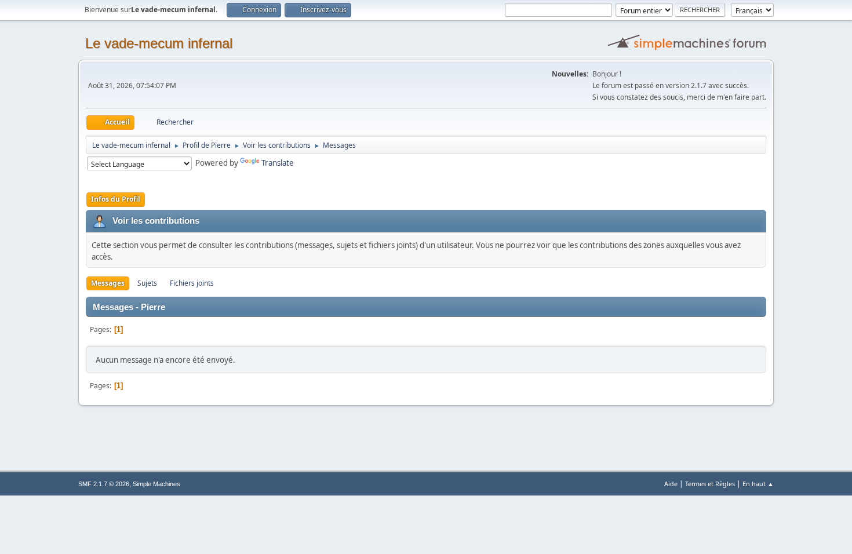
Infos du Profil (115, 199)
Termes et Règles (710, 483)
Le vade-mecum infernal (158, 43)
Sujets (147, 283)
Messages (108, 283)
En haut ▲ (758, 483)
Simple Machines (156, 483)
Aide (671, 483)
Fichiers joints (192, 283)
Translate (277, 163)
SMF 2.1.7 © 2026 (103, 483)
